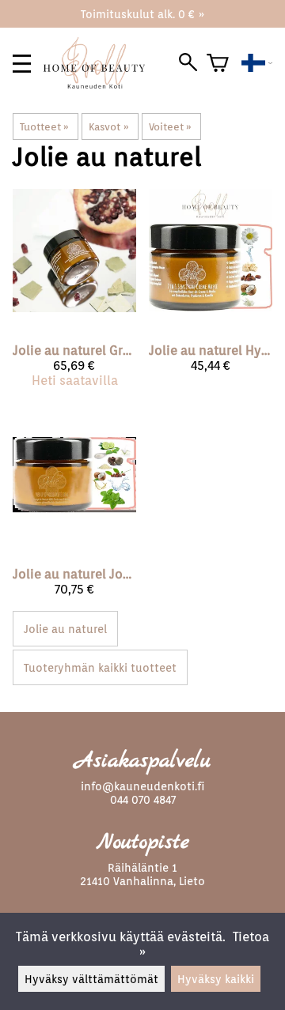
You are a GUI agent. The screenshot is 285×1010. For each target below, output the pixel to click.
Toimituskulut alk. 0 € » (142, 14)
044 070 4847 (143, 799)
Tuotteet (44, 126)
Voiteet (170, 126)
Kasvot (108, 126)
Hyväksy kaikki (215, 979)
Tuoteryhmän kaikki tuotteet (100, 667)
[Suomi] (256, 63)
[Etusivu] (101, 84)
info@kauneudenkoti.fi (142, 786)
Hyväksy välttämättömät (91, 979)
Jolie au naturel (65, 628)
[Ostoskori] (218, 63)
